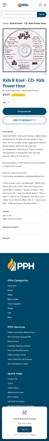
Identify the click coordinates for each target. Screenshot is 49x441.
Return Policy (13, 341)
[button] (24, 120)
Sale (9, 313)
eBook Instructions (16, 392)
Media (10, 308)
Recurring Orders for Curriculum (21, 406)
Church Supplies (14, 304)
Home (5, 23)
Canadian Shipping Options (19, 346)
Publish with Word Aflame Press (21, 332)
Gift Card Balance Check (18, 364)
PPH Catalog (13, 397)
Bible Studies (13, 299)
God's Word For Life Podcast (20, 359)
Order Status (13, 388)
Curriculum (12, 286)
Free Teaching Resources (18, 350)
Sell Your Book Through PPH (19, 337)
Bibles (10, 295)
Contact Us (12, 379)
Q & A (10, 383)
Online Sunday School (17, 355)
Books (10, 290)
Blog (9, 317)
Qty (4, 102)
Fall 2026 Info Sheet (16, 401)
